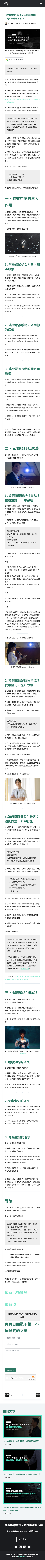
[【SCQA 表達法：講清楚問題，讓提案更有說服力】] (22, 1426)
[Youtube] (15, 1547)
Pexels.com (22, 1054)
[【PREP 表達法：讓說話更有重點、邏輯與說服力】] (22, 1460)
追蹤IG (10, 1304)
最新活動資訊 (16, 1292)
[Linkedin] (29, 1547)
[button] (41, 3)
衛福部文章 (25, 968)
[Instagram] (24, 1547)
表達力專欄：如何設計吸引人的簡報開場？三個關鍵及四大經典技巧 (22, 99)
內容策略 (27, 23)
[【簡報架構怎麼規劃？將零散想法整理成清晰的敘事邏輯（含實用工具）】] (22, 1493)
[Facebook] (20, 1547)
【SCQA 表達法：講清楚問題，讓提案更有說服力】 (22, 1441)
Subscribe (10, 1370)
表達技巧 (33, 23)
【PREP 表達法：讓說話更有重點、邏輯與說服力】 (22, 1474)
